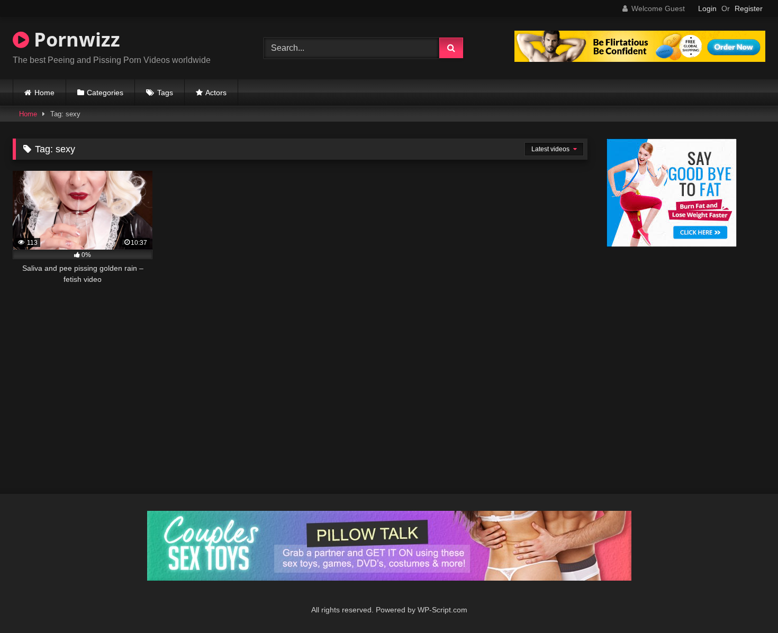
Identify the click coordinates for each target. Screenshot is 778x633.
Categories (105, 92)
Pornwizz (74, 39)
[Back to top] (745, 601)
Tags (165, 92)
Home (44, 92)
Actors (216, 92)
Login (707, 8)
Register (749, 8)
